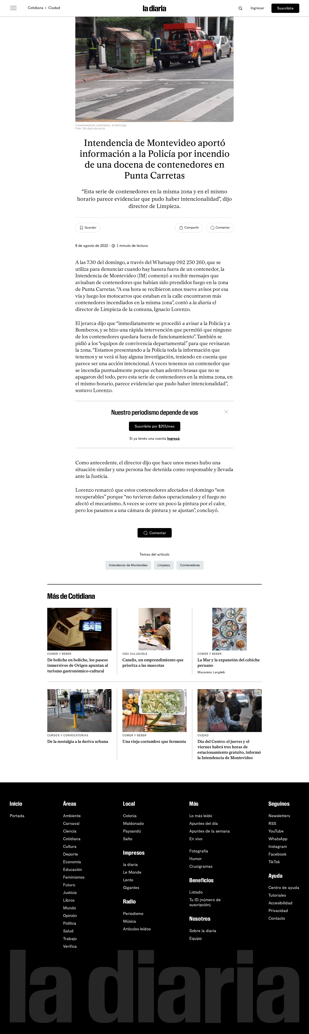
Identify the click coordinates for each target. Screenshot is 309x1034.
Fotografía (198, 851)
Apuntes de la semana (209, 831)
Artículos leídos (137, 928)
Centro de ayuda (284, 887)
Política (69, 923)
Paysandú (132, 831)
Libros (68, 900)
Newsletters (279, 815)
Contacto (277, 918)
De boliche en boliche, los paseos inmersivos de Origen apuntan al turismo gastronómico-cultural (77, 665)
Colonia (130, 815)
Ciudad (54, 8)
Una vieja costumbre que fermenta (154, 741)
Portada (17, 815)
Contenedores (190, 565)
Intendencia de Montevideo (128, 565)
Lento (128, 879)
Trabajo (70, 938)
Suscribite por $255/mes (155, 426)
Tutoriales (277, 895)
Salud (68, 931)
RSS (272, 823)
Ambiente (72, 815)
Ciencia (69, 831)
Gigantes (131, 887)
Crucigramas (200, 866)
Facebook (278, 854)
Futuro (69, 884)
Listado (196, 892)
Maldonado (133, 823)
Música (129, 921)
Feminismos (73, 877)
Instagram (278, 846)
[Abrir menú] (13, 8)
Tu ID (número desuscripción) (205, 902)
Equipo (195, 938)
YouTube (276, 831)
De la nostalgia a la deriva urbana (77, 741)
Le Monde (132, 872)
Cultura (69, 846)
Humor (195, 858)
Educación (72, 869)
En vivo (195, 838)
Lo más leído (200, 815)
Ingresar (257, 8)
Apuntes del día (203, 823)
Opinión (70, 915)
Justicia (70, 892)
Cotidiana (35, 8)
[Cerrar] (226, 412)
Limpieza (163, 565)
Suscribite (285, 8)
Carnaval (71, 823)
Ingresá (173, 438)
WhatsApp (278, 838)
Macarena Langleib (211, 672)
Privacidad (278, 910)
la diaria (130, 864)
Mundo (69, 907)
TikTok (274, 861)
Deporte (70, 854)
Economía (72, 861)
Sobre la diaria (202, 930)
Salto (127, 838)
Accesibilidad (280, 903)
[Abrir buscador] (240, 8)
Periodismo (133, 913)
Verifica (70, 946)
